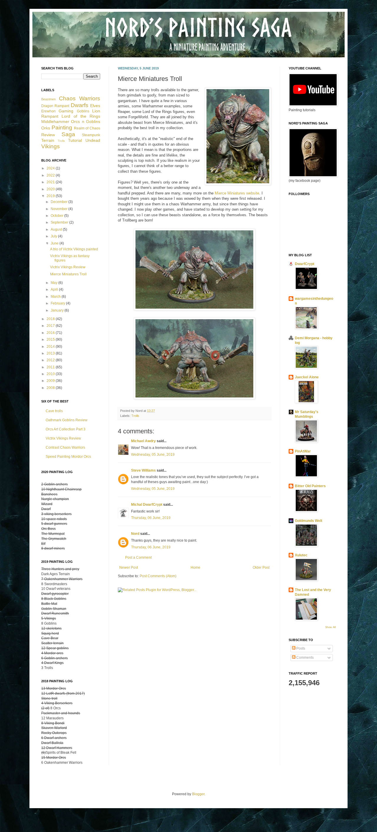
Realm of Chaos (87, 128)
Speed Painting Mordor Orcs (68, 457)
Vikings (50, 146)
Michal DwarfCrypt (146, 504)
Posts (300, 648)
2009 (51, 381)
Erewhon (48, 111)
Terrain (47, 140)
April (55, 289)
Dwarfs (79, 105)
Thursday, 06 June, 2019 (151, 518)
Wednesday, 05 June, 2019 (153, 454)
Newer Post (128, 567)
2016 (51, 333)
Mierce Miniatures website (237, 193)
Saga (68, 134)
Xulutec (301, 555)
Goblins (83, 111)
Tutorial (75, 140)
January (58, 310)
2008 (51, 388)
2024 (51, 168)
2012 (51, 360)
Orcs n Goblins (85, 121)
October (57, 216)
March (56, 296)
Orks (45, 128)
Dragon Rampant (55, 106)
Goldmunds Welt (308, 521)
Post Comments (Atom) (158, 576)
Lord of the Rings (81, 116)
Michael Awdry (143, 441)
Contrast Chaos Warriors (65, 447)
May (54, 283)
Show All (330, 627)
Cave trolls (54, 411)
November (59, 209)
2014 (51, 347)
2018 (51, 319)
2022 (51, 175)
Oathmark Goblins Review (66, 420)
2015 (51, 339)
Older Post (261, 567)
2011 (51, 367)
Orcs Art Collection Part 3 (65, 429)
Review (48, 134)
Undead (92, 140)
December (59, 202)
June (55, 243)
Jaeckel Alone (307, 377)
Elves (95, 105)
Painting (62, 127)
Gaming (66, 111)
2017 (51, 326)
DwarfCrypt (304, 264)
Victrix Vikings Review (67, 267)
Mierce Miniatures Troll (68, 274)
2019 (51, 196)
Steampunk (91, 135)
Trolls (135, 415)
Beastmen (48, 99)
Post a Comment (138, 557)
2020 (51, 189)
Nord (135, 534)
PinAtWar (303, 451)
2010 (51, 374)
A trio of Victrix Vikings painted (74, 249)
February (58, 303)
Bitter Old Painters (310, 486)
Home (195, 567)
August (57, 229)
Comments (304, 657)
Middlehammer (55, 121)
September (60, 222)
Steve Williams (143, 470)
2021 (51, 182)
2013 (51, 353)
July (54, 236)
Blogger (198, 794)
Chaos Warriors (79, 98)
